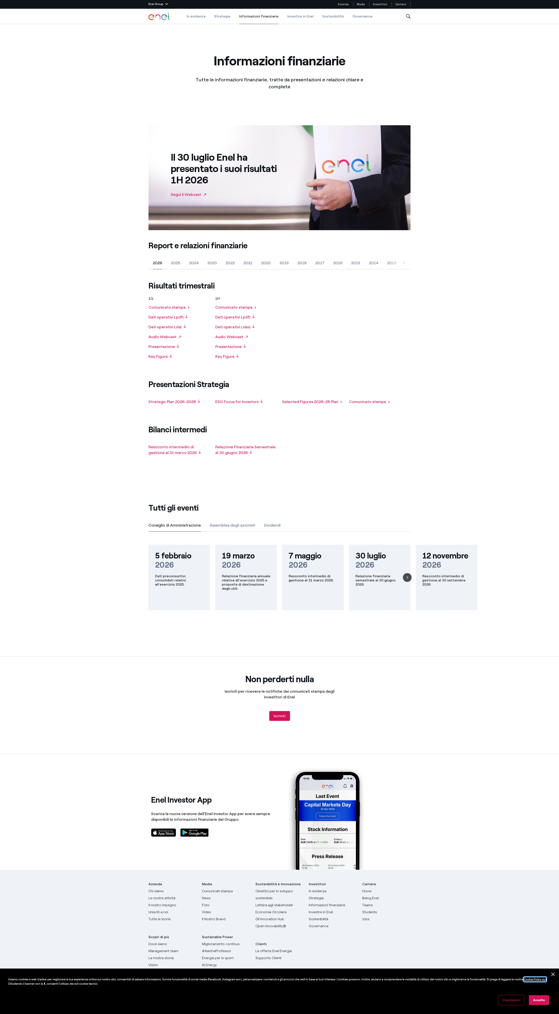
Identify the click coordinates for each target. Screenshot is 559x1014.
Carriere (401, 4)
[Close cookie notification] (553, 974)
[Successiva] (404, 263)
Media (361, 4)
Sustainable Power (217, 937)
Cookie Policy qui (535, 979)
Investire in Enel (300, 16)
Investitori (380, 4)
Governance (362, 16)
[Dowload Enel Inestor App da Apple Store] (163, 832)
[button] (158, 4)
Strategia (222, 16)
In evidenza (196, 16)
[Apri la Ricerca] (408, 16)
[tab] (157, 263)
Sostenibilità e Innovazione (278, 884)
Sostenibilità (333, 16)
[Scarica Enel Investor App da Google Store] (194, 832)
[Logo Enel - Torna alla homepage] (159, 16)
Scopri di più (158, 937)
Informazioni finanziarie (259, 19)
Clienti (261, 944)
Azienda (343, 4)
